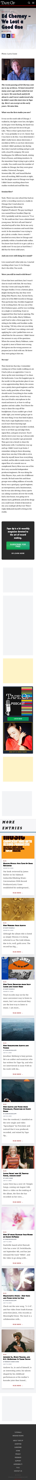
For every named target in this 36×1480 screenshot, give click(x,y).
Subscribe (18, 1447)
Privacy (18, 1454)
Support (18, 1461)
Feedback (18, 1457)
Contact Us (18, 1471)
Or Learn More (18, 553)
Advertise (18, 1444)
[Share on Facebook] (4, 36)
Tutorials (18, 1432)
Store (18, 1450)
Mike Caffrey (7, 31)
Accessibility (18, 1464)
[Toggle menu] (33, 3)
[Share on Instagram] (13, 36)
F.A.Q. (18, 1467)
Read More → (18, 893)
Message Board (18, 1435)
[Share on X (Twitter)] (8, 36)
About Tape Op (18, 1440)
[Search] (29, 3)
